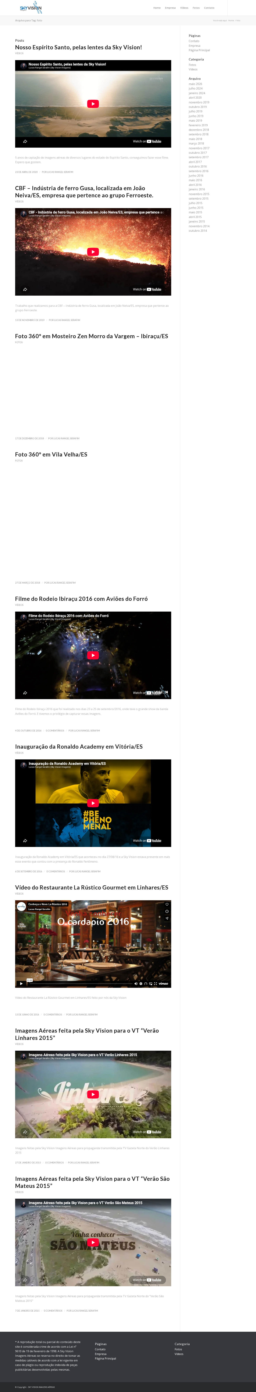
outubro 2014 (198, 231)
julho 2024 (195, 88)
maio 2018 (195, 139)
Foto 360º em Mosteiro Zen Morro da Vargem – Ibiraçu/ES (91, 336)
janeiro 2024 (197, 93)
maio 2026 (195, 84)
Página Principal (199, 50)
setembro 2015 (198, 198)
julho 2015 (195, 203)
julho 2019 (195, 111)
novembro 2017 (199, 148)
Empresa (194, 46)
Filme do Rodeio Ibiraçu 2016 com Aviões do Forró (81, 598)
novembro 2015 (199, 194)
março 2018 (196, 143)
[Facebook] (238, 7)
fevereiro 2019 (198, 125)
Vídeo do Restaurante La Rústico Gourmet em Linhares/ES (91, 887)
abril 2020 (195, 98)
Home (231, 20)
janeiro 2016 (197, 189)
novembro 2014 (199, 226)
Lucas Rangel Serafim (60, 172)
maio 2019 (195, 120)
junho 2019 (196, 116)
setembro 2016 (198, 171)
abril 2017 (195, 162)
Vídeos (19, 53)
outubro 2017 (198, 153)
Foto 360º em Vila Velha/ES (51, 454)
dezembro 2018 (199, 130)
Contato (194, 41)
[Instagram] (233, 7)
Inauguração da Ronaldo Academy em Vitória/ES (79, 746)
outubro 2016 (198, 166)
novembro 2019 (199, 102)
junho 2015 (196, 208)
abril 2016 (195, 185)
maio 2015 (195, 212)
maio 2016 (195, 180)
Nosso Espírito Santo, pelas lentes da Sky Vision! (78, 47)
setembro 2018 (198, 134)
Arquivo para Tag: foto (28, 20)
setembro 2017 (198, 157)
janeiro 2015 (197, 221)
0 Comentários (55, 730)
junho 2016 (196, 176)
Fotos (18, 342)
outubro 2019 (198, 107)
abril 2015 (195, 217)
